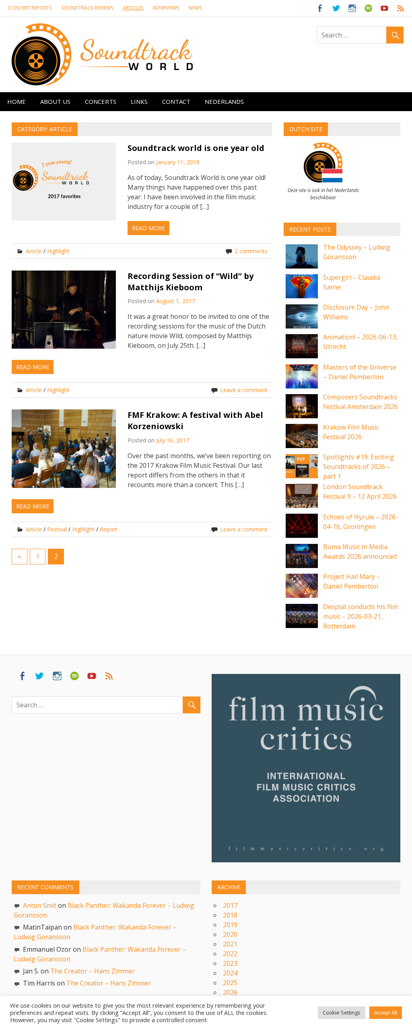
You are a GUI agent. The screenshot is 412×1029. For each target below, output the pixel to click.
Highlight (58, 251)
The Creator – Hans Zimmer (92, 971)
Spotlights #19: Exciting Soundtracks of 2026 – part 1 (358, 467)
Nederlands (224, 101)
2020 (230, 934)
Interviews (166, 7)
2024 (230, 973)
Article (34, 251)
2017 (230, 905)
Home (16, 101)
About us (55, 101)
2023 (230, 963)
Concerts (100, 101)
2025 (230, 982)
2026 (230, 992)
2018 (230, 915)
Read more (148, 228)
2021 (230, 944)
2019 (230, 924)
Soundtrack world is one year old (196, 148)
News (195, 7)
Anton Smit (39, 905)
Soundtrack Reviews (87, 7)
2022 (230, 953)
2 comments (251, 251)
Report (108, 529)
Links (139, 101)
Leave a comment (244, 390)
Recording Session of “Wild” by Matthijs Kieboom (190, 282)
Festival (57, 529)
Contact (176, 101)
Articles (133, 7)
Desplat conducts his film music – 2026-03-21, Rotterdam (360, 616)
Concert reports (30, 7)
